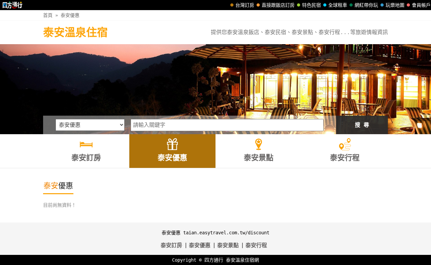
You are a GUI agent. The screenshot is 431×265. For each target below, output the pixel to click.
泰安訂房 (171, 245)
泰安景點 (228, 245)
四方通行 (213, 260)
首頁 (48, 15)
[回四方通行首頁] (12, 5)
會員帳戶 (421, 5)
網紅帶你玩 (366, 5)
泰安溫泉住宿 (75, 32)
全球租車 (337, 5)
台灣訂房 (244, 5)
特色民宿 (311, 5)
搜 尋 (362, 125)
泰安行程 (256, 245)
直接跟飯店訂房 (278, 5)
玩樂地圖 (395, 5)
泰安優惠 (70, 15)
